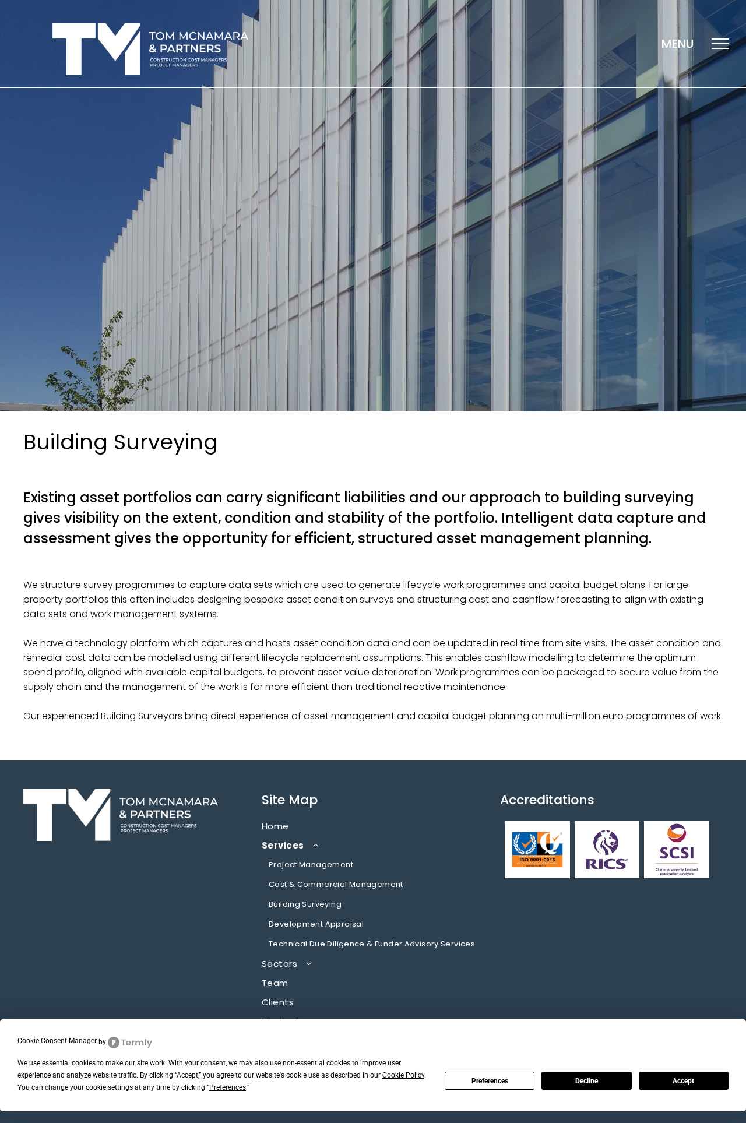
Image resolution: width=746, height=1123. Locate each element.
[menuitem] (373, 826)
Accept (683, 1081)
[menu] (720, 44)
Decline (586, 1081)
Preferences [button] (227, 1087)
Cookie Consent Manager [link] (57, 1041)
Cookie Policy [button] (403, 1075)
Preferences (489, 1081)
